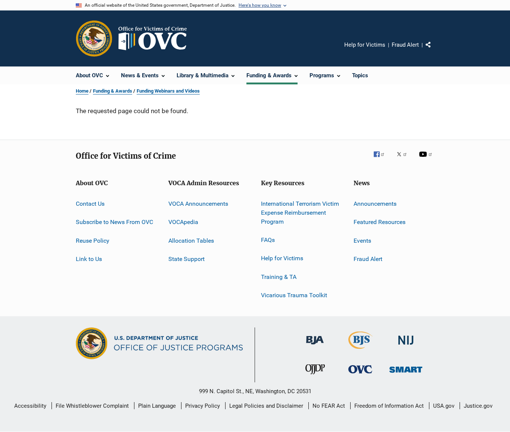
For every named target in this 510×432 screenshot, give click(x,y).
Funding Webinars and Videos (168, 91)
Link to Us (89, 258)
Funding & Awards (112, 91)
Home (82, 91)
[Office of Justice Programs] (94, 38)
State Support (186, 258)
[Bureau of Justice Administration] (315, 345)
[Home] (155, 38)
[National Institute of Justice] (405, 346)
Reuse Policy (92, 240)
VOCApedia (183, 222)
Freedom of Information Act (389, 406)
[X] (404, 159)
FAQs (268, 239)
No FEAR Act (328, 406)
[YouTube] (427, 159)
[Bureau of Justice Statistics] (360, 350)
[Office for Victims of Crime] (360, 374)
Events (362, 240)
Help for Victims (364, 44)
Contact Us (90, 203)
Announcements (375, 203)
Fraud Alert (405, 44)
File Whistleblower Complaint (92, 406)
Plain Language (157, 406)
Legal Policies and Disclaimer (266, 406)
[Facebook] (382, 159)
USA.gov (443, 406)
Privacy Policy (202, 406)
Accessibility (30, 406)
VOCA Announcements (198, 203)
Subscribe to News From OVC (114, 222)
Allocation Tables (191, 240)
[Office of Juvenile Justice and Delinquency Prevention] (315, 375)
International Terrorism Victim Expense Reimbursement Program (300, 212)
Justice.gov (478, 406)
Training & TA (278, 276)
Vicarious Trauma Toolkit (294, 295)
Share (434, 50)
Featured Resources (379, 222)
